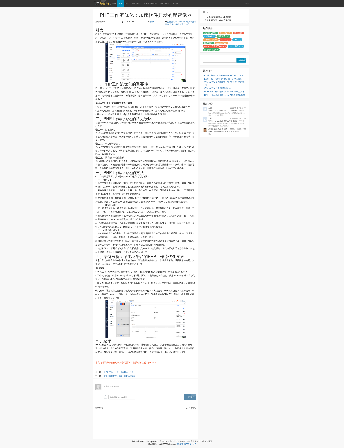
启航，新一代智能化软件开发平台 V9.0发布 (223, 78)
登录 (247, 3)
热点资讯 (171, 21)
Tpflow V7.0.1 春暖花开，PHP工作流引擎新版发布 (225, 83)
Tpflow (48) (225, 40)
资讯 (120, 3)
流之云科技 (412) (211, 50)
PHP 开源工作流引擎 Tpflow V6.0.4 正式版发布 (225, 94)
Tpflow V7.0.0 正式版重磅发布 (218, 88)
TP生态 (175, 3)
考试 (127, 3)
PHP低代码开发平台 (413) (215, 46)
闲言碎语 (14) (223, 36)
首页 (114, 3)
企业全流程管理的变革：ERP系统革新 (119, 376)
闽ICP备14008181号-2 (186, 444)
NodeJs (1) (238, 33)
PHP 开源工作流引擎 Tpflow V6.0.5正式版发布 (224, 91)
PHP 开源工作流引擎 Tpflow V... (222, 131)
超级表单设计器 (150, 3)
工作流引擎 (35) (210, 40)
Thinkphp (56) (225, 33)
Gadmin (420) (221, 43)
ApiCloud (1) (209, 36)
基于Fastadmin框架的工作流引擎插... (224, 110)
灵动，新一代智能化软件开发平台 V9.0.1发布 (224, 75)
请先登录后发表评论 (112, 386)
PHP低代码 (174, 24)
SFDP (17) (208, 43)
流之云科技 (184, 24)
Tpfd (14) (237, 40)
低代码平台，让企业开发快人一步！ (118, 372)
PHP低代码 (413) (236, 46)
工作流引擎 (136, 3)
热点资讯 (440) (210, 33)
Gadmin (178, 21)
